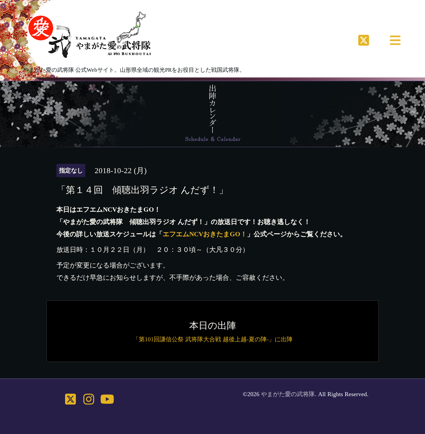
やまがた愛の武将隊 (288, 394)
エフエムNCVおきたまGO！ (205, 234)
